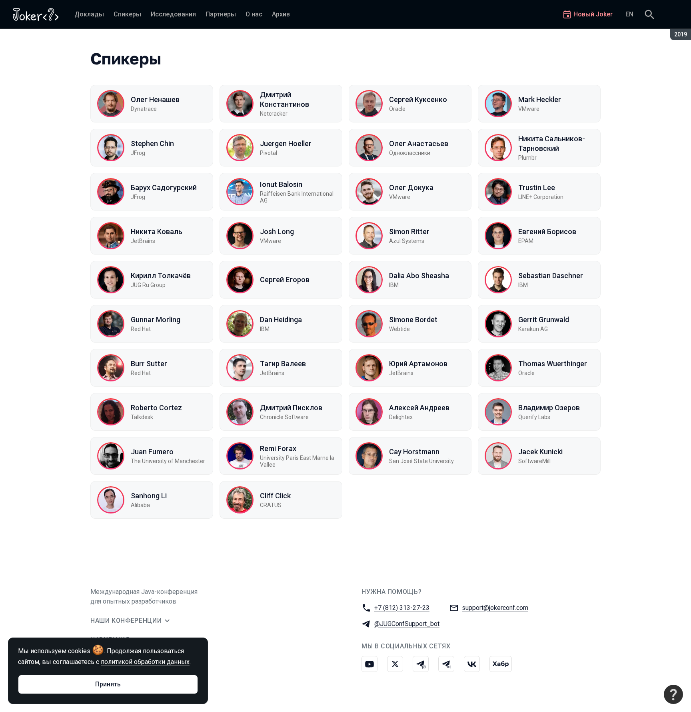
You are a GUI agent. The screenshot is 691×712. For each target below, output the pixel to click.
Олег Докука (411, 187)
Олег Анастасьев (418, 143)
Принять (108, 684)
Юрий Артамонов (418, 363)
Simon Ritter (409, 231)
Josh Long (277, 231)
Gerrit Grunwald (543, 319)
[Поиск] (649, 14)
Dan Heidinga (281, 319)
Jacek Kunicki (540, 451)
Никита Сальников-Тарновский (551, 143)
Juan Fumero (152, 451)
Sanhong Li (149, 495)
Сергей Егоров (285, 279)
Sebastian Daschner (550, 275)
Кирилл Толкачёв (161, 275)
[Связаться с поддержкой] (673, 694)
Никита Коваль (156, 231)
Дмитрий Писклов (291, 407)
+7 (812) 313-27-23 (401, 608)
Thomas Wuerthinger (552, 363)
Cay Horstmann (414, 451)
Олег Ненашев (155, 99)
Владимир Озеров (549, 407)
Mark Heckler (539, 99)
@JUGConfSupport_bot (406, 624)
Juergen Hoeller (286, 143)
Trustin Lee (536, 187)
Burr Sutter (149, 363)
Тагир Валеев (283, 363)
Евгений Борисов (547, 231)
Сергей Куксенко (418, 99)
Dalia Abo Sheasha (419, 275)
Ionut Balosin (281, 184)
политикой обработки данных (145, 662)
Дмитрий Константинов (284, 99)
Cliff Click (275, 495)
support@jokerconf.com (495, 608)
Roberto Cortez (156, 407)
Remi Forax (278, 448)
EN (629, 14)
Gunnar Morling (155, 319)
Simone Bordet (413, 319)
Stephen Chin (152, 143)
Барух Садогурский (164, 187)
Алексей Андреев (419, 407)
